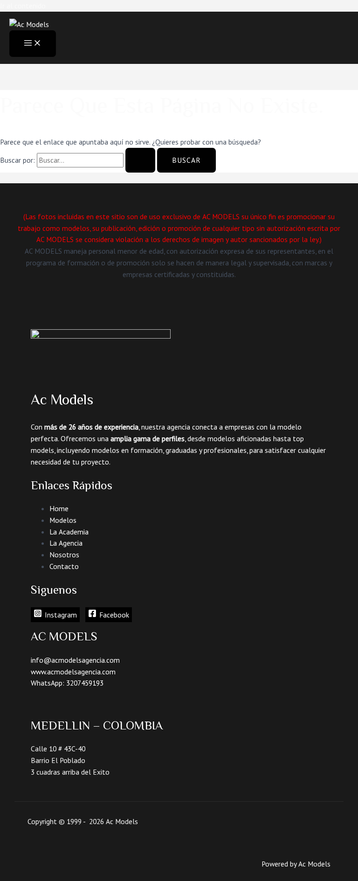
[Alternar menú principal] (32, 43)
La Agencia (66, 543)
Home (59, 508)
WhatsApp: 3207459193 (67, 682)
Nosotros (64, 554)
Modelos (62, 520)
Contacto (64, 566)
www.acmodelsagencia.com (73, 671)
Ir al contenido (23, 5)
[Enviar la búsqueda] (140, 160)
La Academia (69, 531)
